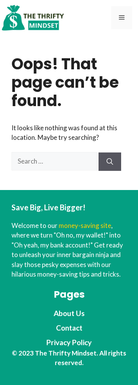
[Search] (110, 161)
